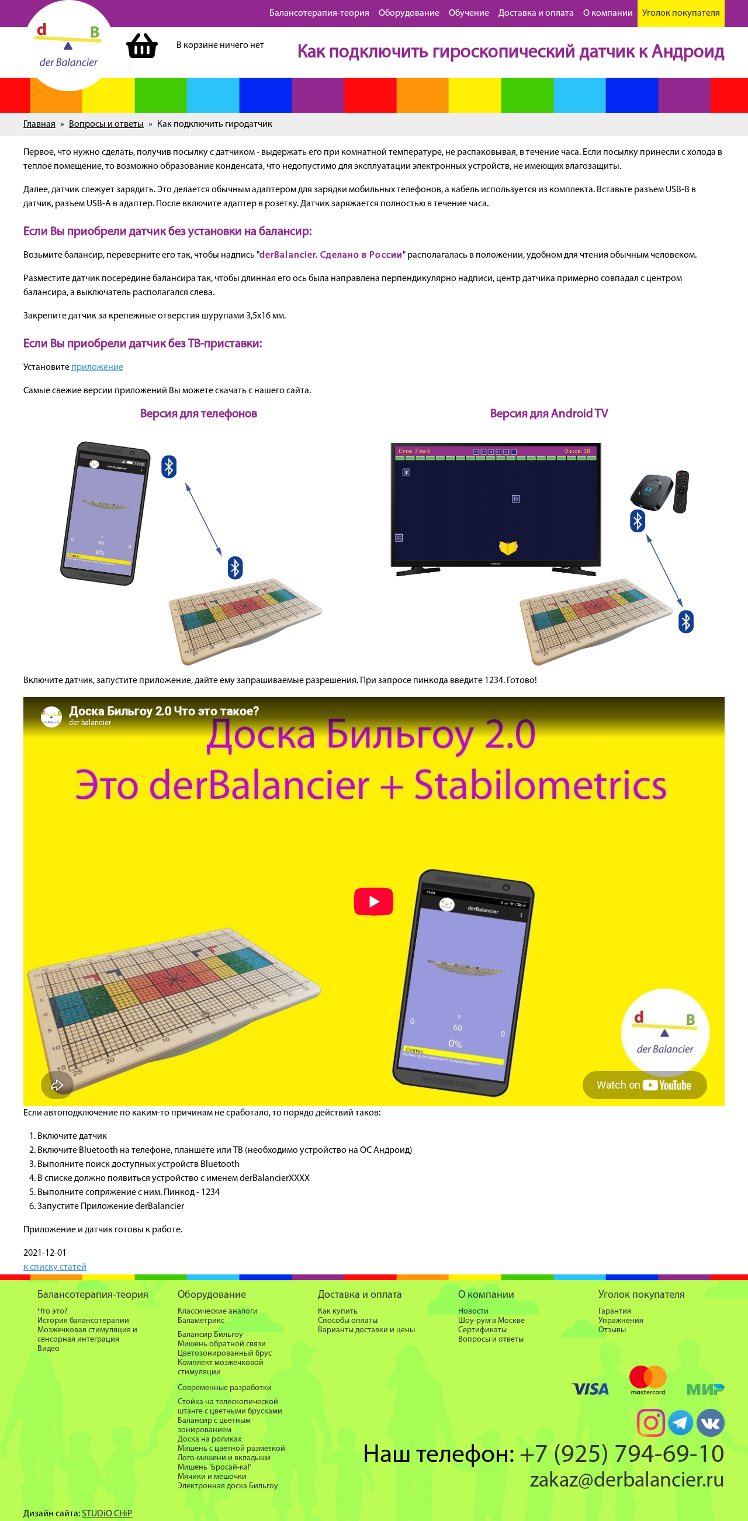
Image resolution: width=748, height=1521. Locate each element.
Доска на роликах (209, 1439)
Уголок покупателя (681, 13)
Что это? (52, 1311)
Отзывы (612, 1330)
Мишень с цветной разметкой (231, 1448)
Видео (48, 1349)
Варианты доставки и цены (366, 1330)
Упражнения (620, 1320)
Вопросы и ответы (106, 124)
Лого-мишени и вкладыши (224, 1458)
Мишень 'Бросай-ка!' (214, 1467)
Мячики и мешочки (212, 1477)
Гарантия (614, 1311)
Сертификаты (482, 1330)
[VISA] (590, 1391)
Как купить (338, 1311)
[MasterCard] (648, 1382)
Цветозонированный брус (225, 1353)
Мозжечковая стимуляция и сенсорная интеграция (87, 1335)
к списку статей (54, 1267)
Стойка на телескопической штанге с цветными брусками (230, 1407)
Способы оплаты (348, 1320)
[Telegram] (681, 1434)
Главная (39, 124)
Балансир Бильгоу (210, 1335)
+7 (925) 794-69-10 (622, 1455)
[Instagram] (651, 1434)
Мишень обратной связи (222, 1344)
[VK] (711, 1434)
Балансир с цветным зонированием (214, 1425)
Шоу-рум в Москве (491, 1320)
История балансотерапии (83, 1320)
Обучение (469, 13)
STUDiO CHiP (107, 1514)
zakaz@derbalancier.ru (627, 1481)
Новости (473, 1311)
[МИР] (706, 1391)
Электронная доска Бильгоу (228, 1486)
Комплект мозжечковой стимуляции (221, 1368)
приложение (97, 367)
